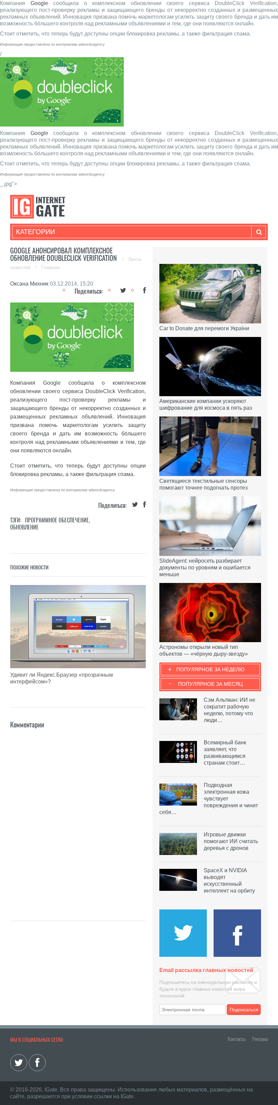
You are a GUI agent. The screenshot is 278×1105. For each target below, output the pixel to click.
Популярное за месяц (210, 684)
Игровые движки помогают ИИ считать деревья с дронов (231, 841)
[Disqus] (78, 814)
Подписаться (244, 1009)
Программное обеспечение (57, 520)
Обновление (24, 527)
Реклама (260, 1039)
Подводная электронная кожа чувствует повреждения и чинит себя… (208, 798)
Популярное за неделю (210, 669)
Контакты (236, 1039)
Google (39, 3)
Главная (50, 267)
